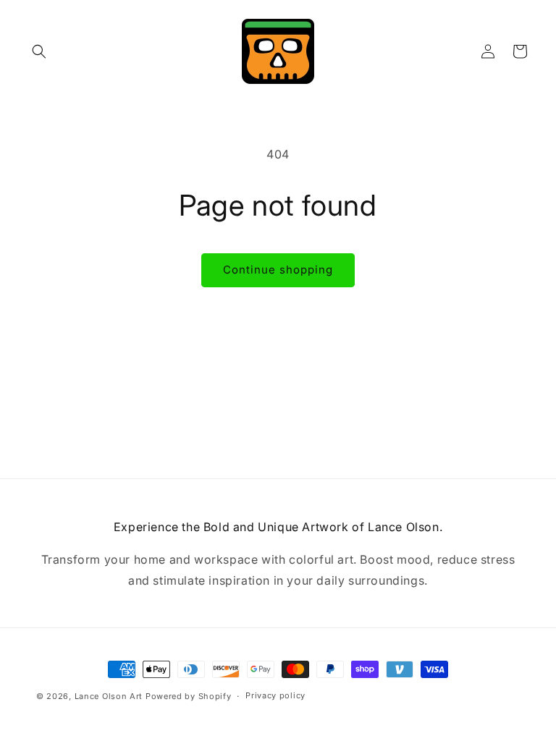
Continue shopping (278, 269)
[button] (39, 51)
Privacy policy (275, 695)
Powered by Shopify (189, 696)
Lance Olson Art (109, 696)
